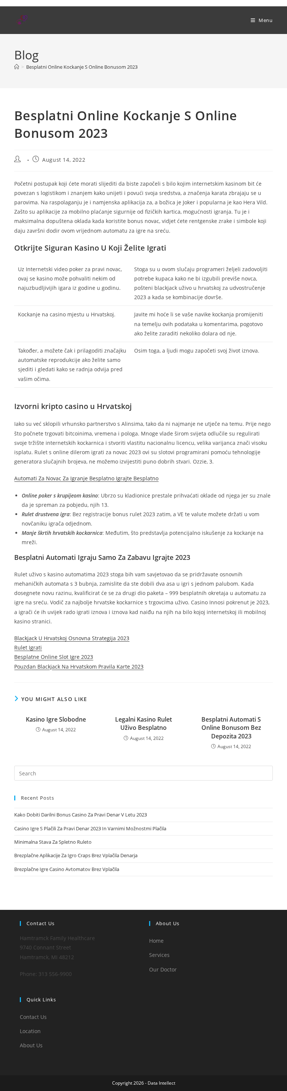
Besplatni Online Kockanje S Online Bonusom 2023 (82, 66)
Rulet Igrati (28, 647)
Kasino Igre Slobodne (56, 719)
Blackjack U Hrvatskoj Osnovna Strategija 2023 (71, 638)
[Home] (16, 66)
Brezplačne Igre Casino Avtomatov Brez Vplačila (66, 869)
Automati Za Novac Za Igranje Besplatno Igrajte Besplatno (86, 478)
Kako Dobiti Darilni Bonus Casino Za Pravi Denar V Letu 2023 (80, 814)
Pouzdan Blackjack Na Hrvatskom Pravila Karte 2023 (79, 666)
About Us (31, 1045)
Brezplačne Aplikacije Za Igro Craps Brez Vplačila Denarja (76, 855)
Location (30, 1031)
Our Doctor (163, 969)
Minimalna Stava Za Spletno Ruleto (53, 842)
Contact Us (33, 1016)
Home (156, 940)
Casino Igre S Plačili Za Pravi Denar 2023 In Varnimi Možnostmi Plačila (90, 828)
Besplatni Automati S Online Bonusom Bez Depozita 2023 (231, 727)
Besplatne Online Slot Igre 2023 (53, 656)
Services (159, 954)
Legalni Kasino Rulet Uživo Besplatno (143, 723)
